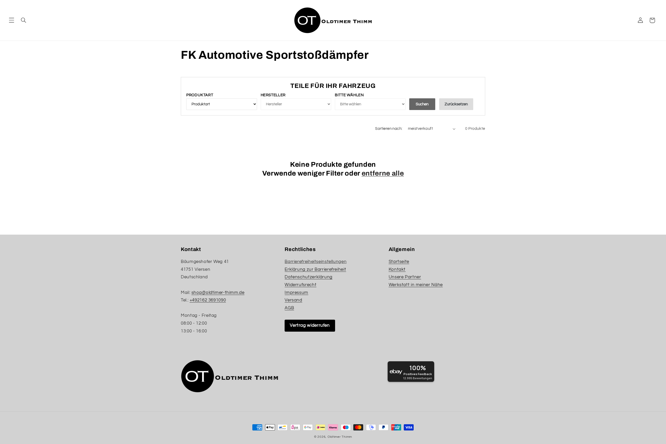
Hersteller (273, 95)
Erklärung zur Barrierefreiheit (315, 269)
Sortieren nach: (388, 129)
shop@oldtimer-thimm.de (218, 292)
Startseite (399, 261)
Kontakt (397, 269)
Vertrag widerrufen (310, 325)
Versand (293, 300)
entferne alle (383, 173)
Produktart (199, 95)
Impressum (296, 292)
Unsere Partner (405, 277)
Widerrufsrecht (300, 284)
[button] (11, 20)
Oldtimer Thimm (340, 436)
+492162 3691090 (208, 300)
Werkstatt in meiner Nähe (416, 284)
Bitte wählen (349, 95)
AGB (289, 308)
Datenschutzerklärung (308, 277)
